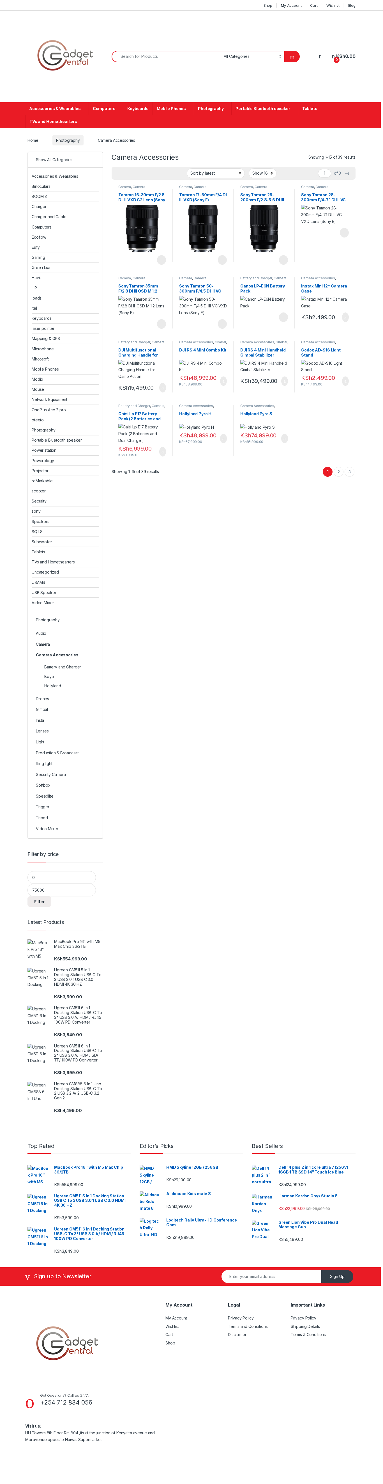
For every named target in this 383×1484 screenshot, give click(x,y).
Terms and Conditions (247, 1326)
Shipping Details (305, 1326)
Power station (44, 450)
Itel (34, 308)
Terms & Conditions (308, 1334)
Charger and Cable (49, 216)
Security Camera (51, 774)
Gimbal (220, 342)
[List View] (135, 173)
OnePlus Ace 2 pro (49, 409)
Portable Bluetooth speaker (263, 108)
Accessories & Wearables (55, 108)
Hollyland (52, 685)
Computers (104, 108)
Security (39, 501)
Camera (124, 187)
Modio (37, 379)
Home (32, 140)
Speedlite (45, 796)
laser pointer (43, 328)
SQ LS (37, 531)
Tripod (42, 817)
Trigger (42, 806)
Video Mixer (43, 602)
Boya (49, 676)
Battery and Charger (256, 278)
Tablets (309, 108)
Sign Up (337, 1276)
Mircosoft (40, 359)
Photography (210, 108)
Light (40, 741)
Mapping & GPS (46, 338)
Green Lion (42, 267)
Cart (313, 5)
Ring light (44, 763)
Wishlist (333, 5)
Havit (36, 277)
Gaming (38, 257)
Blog (352, 5)
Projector (40, 470)
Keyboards (138, 108)
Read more (161, 260)
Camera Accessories (131, 189)
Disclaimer (237, 1334)
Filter (39, 901)
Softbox (43, 785)
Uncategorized (45, 572)
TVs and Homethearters (53, 121)
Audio (41, 633)
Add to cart (345, 317)
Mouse (38, 389)
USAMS (38, 582)
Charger (39, 206)
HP (34, 288)
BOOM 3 (39, 196)
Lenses (42, 731)
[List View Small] (144, 173)
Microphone (43, 348)
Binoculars (41, 186)
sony (36, 511)
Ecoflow (39, 237)
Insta (40, 720)
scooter (39, 490)
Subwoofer (42, 541)
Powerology (43, 460)
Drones (42, 698)
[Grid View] (119, 173)
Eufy (36, 247)
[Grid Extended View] (127, 173)
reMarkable (42, 480)
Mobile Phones (171, 108)
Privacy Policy (240, 1318)
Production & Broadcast (57, 752)
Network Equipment (49, 399)
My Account (291, 5)
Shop (268, 5)
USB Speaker (44, 592)
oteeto (38, 419)
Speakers (40, 521)
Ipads (36, 298)
